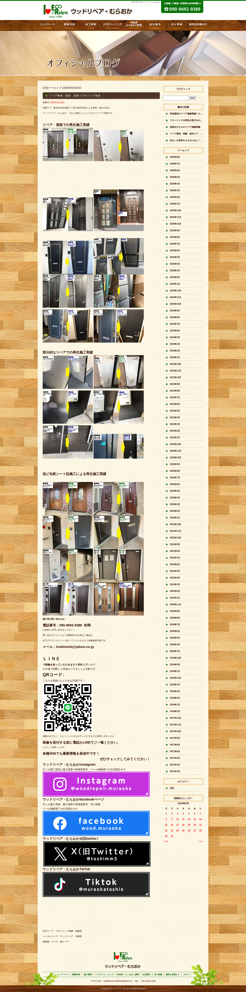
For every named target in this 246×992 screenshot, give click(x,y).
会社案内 (155, 25)
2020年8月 (175, 618)
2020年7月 (175, 624)
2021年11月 (175, 531)
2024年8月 (175, 317)
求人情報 (176, 25)
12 (189, 819)
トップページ (48, 25)
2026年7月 (175, 163)
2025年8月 (175, 237)
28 (200, 830)
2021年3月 (175, 584)
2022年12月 (175, 444)
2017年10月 (175, 731)
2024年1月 (175, 357)
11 (183, 819)
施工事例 (91, 25)
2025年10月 (175, 224)
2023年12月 (175, 364)
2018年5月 (175, 691)
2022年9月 (175, 464)
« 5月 (165, 841)
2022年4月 (175, 497)
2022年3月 (175, 504)
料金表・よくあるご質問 (133, 25)
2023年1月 (175, 437)
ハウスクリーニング (104, 974)
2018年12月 (175, 678)
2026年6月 (175, 170)
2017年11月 (175, 724)
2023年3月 (175, 424)
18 (183, 825)
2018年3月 (175, 704)
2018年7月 (175, 684)
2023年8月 (175, 390)
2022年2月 (175, 511)
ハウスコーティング (112, 25)
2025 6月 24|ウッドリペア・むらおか (145, 2)
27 (195, 830)
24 (177, 830)
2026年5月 (175, 177)
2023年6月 (175, 404)
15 (166, 825)
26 (189, 830)
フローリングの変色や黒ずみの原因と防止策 (186, 120)
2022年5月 (175, 491)
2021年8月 (175, 551)
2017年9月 (175, 738)
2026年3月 (175, 190)
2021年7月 (175, 557)
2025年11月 (175, 217)
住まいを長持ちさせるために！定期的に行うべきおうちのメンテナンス (186, 140)
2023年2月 (175, 431)
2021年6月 (175, 564)
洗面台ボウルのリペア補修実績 (185, 127)
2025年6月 (175, 250)
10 (177, 819)
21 (200, 825)
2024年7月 (175, 324)
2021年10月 (175, 537)
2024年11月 (175, 297)
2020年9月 (175, 611)
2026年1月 (175, 204)
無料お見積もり (198, 25)
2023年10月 (175, 377)
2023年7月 (175, 397)
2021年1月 (175, 598)
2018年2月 (175, 711)
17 (177, 825)
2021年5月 (175, 571)
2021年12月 (175, 524)
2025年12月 (175, 210)
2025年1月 (175, 284)
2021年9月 (175, 544)
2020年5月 (175, 638)
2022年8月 (175, 471)
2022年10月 (175, 457)
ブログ (186, 974)
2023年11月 (175, 370)
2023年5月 (175, 411)
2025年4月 (175, 264)
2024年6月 (175, 330)
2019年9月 (175, 664)
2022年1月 (175, 517)
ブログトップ (183, 89)
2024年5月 (175, 337)
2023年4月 (175, 417)
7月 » (200, 841)
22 (166, 830)
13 (195, 819)
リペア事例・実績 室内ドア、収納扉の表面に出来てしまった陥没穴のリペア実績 (186, 133)
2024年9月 (175, 310)
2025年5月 (175, 257)
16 (172, 825)
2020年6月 (175, 631)
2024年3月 (175, 344)
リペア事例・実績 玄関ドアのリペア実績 (74, 95)
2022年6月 (175, 484)
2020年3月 (175, 651)
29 (166, 836)
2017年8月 (175, 744)
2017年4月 (175, 764)
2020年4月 (175, 644)
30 (172, 836)
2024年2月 (175, 350)
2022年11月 (175, 451)
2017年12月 (175, 718)
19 (189, 825)
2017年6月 (175, 751)
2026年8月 (175, 157)
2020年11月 (175, 604)
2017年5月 (175, 758)
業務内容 (69, 25)
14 (200, 819)
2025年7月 (175, 244)
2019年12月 (175, 658)
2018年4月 (175, 698)
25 (183, 830)
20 (195, 825)
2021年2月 (175, 591)
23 (172, 830)
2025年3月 (175, 270)
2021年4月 (175, 577)
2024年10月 (175, 304)
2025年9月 (175, 230)
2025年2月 (175, 277)
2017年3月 (175, 771)
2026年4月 (175, 183)
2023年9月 (175, 384)
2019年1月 (175, 671)
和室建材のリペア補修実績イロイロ (186, 113)
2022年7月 (175, 477)
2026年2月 (175, 197)
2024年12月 (175, 290)
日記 (172, 788)
